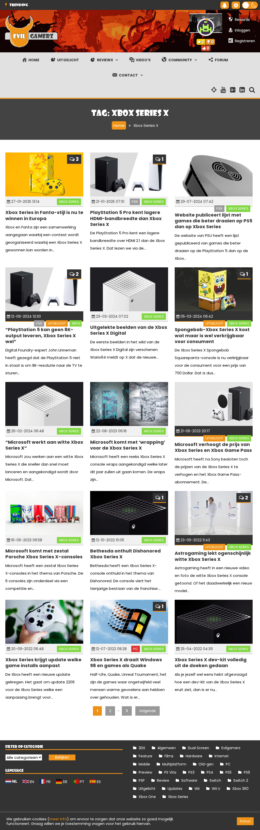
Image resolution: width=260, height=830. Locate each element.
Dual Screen (198, 747)
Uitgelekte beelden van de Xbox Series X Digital (128, 330)
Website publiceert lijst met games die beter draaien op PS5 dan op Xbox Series (213, 221)
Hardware (194, 756)
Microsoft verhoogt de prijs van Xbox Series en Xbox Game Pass (213, 447)
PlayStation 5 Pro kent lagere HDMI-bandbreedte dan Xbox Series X (126, 218)
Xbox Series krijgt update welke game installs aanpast (43, 662)
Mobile (144, 764)
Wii (197, 788)
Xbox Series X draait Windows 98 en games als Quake (126, 662)
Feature (145, 756)
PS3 (191, 772)
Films (169, 756)
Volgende (147, 710)
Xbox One (147, 796)
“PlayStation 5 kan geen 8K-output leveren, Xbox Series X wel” (40, 335)
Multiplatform (174, 764)
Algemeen (166, 747)
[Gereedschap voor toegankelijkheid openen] (236, 5)
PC (135, 649)
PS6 (247, 772)
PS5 (135, 201)
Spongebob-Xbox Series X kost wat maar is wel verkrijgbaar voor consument (212, 335)
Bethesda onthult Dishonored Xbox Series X (125, 554)
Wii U (216, 788)
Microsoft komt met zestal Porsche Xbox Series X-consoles (44, 554)
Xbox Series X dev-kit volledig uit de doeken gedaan (211, 662)
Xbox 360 (240, 788)
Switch (215, 780)
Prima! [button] (245, 821)
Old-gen (206, 764)
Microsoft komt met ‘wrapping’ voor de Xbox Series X (127, 445)
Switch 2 (240, 780)
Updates (175, 788)
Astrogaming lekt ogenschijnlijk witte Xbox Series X (213, 556)
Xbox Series (69, 201)
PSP (142, 780)
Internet (222, 756)
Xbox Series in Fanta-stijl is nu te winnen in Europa (44, 215)
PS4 (210, 772)
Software (189, 780)
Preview (145, 772)
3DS (142, 747)
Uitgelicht (57, 323)
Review (163, 780)
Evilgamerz (230, 747)
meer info (58, 819)
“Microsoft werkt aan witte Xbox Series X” (44, 445)
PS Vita (170, 772)
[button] (250, 5)
